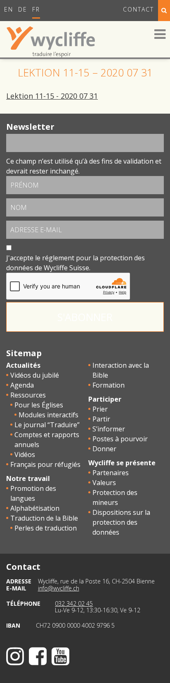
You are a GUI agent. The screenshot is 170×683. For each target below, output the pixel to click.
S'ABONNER (85, 317)
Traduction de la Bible (44, 518)
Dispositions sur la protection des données (121, 522)
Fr (36, 9)
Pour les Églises (38, 404)
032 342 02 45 (74, 603)
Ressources (28, 395)
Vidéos (24, 454)
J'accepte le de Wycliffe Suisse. (75, 262)
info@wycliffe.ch (58, 588)
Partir (101, 419)
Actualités (23, 365)
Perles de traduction (45, 528)
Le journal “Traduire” (47, 424)
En (8, 9)
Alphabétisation (34, 508)
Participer (104, 399)
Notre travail (28, 478)
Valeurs (104, 482)
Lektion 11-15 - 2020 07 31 (52, 96)
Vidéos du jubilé (34, 375)
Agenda (22, 385)
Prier (100, 409)
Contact (138, 9)
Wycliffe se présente (122, 462)
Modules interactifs (48, 414)
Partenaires (110, 472)
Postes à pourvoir (120, 438)
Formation (108, 385)
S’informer (108, 428)
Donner (104, 448)
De (22, 9)
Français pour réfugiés (45, 464)
